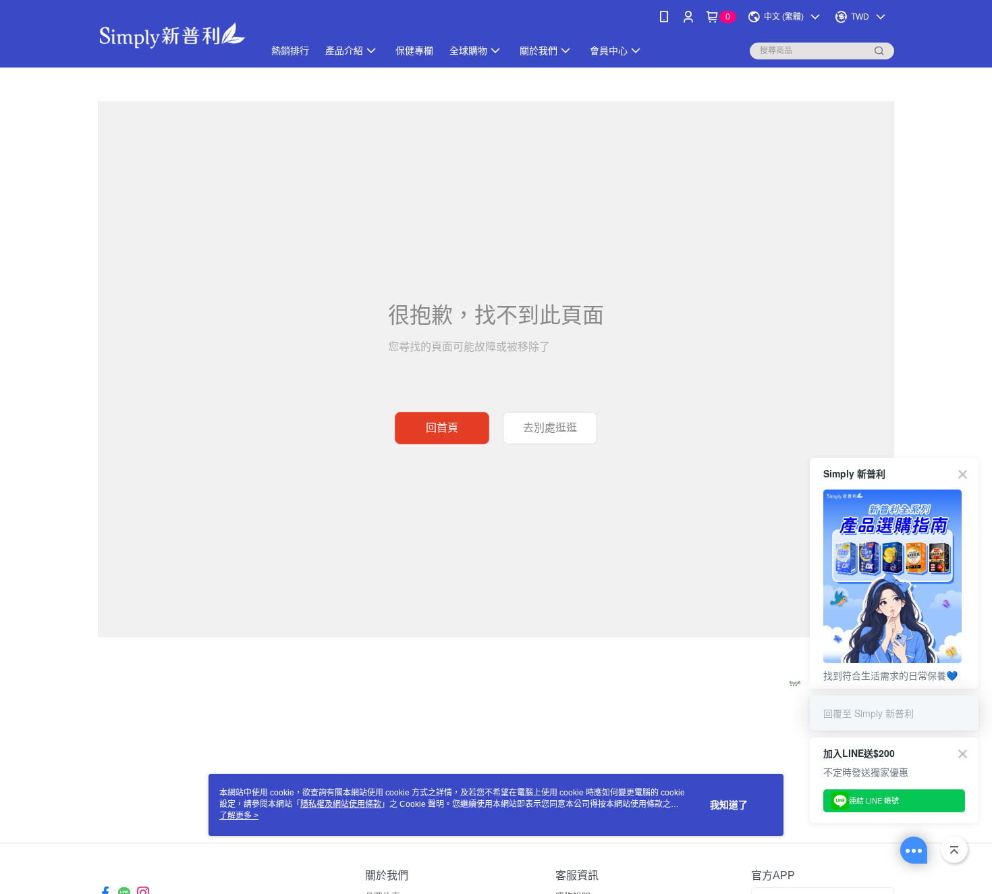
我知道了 (729, 804)
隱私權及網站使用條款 (340, 804)
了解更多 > (238, 815)
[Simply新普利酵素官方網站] (173, 35)
